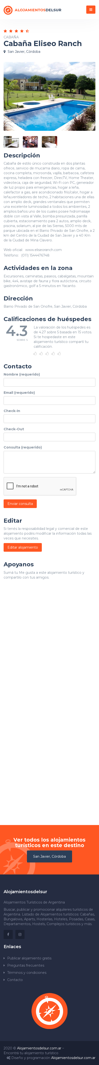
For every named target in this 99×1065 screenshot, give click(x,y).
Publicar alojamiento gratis (29, 958)
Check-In (12, 411)
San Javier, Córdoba (49, 856)
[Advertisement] (49, 647)
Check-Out (14, 429)
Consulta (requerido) (23, 447)
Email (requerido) (19, 392)
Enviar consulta (20, 504)
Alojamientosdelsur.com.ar (39, 1048)
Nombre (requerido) (22, 374)
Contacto (15, 980)
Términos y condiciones (26, 972)
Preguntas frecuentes (25, 965)
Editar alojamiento (22, 547)
